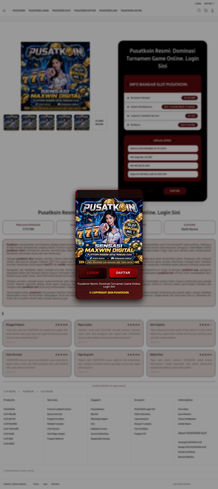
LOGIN (93, 272)
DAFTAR (123, 272)
